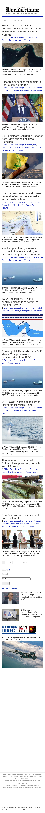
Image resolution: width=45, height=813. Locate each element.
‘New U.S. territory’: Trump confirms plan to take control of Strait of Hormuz (20, 302)
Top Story (12, 526)
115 (19, 562)
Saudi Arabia (29, 524)
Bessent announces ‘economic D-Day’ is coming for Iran (22, 83)
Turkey (19, 526)
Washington (25, 90)
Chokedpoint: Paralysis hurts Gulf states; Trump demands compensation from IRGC (21, 354)
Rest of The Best (24, 147)
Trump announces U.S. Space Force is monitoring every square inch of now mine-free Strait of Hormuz (21, 30)
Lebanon (5, 147)
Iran (26, 37)
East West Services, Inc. (33, 774)
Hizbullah (28, 145)
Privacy (6, 776)
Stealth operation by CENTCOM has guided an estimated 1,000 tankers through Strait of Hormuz (21, 251)
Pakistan (5, 524)
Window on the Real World (13, 774)
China (6, 469)
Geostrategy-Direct (21, 202)
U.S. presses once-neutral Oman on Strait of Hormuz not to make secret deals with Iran (21, 196)
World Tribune (25, 40)
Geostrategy (19, 37)
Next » (25, 562)
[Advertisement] (22, 697)
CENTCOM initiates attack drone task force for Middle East (21, 403)
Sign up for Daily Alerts (28, 776)
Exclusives (8, 37)
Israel (30, 521)
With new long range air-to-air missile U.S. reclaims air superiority (21, 638)
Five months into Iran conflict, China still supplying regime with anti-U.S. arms (21, 463)
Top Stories (14, 90)
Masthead (14, 776)
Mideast (31, 37)
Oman (4, 205)
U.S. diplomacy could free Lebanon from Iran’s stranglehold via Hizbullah (22, 138)
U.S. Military (13, 40)
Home (4, 20)
